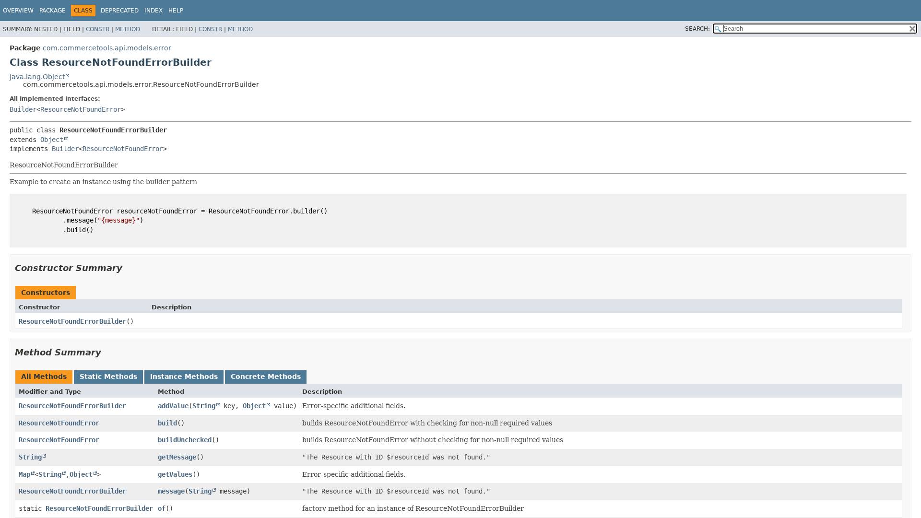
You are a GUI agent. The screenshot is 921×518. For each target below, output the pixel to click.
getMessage (177, 457)
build (167, 423)
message (171, 491)
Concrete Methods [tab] (266, 376)
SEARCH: (697, 28)
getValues (175, 474)
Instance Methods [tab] (184, 376)
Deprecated (120, 10)
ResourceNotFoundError (80, 109)
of (161, 508)
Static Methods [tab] (108, 376)
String (203, 406)
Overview (18, 10)
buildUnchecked (185, 440)
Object (51, 139)
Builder (23, 109)
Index (153, 10)
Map (24, 474)
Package (52, 10)
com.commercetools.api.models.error (107, 48)
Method (127, 29)
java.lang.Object (37, 77)
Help (175, 10)
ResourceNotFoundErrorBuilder (72, 321)
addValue (173, 406)
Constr (97, 29)
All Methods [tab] (44, 376)
